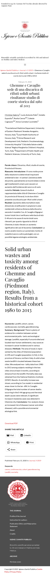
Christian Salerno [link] (12, 115)
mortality (14, 472)
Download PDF (11, 423)
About (12, 530)
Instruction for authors (18, 520)
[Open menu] (25, 64)
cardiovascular (16, 469)
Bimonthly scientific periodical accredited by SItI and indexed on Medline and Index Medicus (25, 58)
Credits (12, 534)
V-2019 (38, 461)
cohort (24, 469)
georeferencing (34, 469)
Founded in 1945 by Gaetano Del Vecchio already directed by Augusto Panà (24, 5)
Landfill (7, 472)
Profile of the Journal (18, 516)
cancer (7, 469)
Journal (32, 461)
